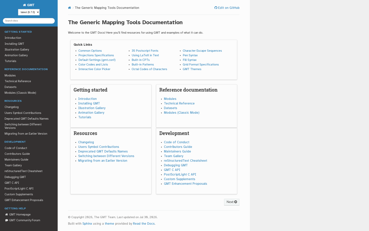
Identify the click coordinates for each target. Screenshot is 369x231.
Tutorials (10, 61)
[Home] (69, 8)
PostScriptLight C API (19, 188)
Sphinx (87, 223)
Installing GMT (14, 44)
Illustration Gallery (17, 49)
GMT (30, 5)
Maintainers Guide (16, 159)
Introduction (13, 38)
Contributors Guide (17, 154)
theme (109, 223)
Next (230, 202)
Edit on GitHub (228, 8)
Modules (10, 75)
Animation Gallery (16, 55)
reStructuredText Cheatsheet (23, 171)
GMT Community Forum (24, 220)
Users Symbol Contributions (23, 113)
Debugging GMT (15, 177)
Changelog (12, 107)
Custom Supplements (19, 194)
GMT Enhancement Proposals (24, 200)
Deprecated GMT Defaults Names (27, 118)
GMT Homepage (19, 214)
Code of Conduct (16, 148)
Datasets (11, 87)
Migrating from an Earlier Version (26, 133)
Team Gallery (13, 165)
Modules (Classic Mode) (20, 92)
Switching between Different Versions (23, 126)
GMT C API (12, 183)
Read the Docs (144, 223)
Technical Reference (18, 81)
